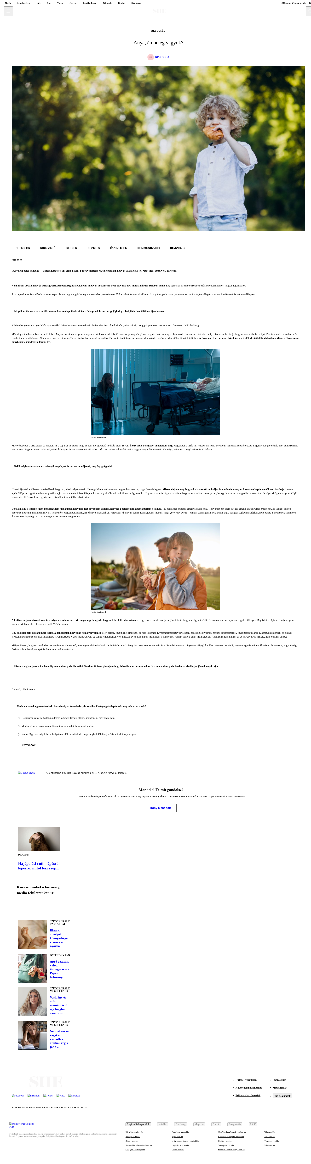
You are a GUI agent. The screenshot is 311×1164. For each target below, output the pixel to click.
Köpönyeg (136, 3)
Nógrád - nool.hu (224, 1141)
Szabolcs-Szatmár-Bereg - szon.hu (231, 1150)
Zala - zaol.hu (269, 1145)
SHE (95, 772)
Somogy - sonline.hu (226, 1145)
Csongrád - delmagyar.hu (135, 1150)
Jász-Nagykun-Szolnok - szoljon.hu (232, 1132)
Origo (8, 3)
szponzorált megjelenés (60, 990)
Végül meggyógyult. (81, 636)
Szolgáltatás (235, 1124)
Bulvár (216, 1124)
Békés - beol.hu (132, 1141)
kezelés (93, 248)
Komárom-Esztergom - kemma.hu (231, 1136)
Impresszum (279, 1079)
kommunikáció (148, 248)
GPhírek (107, 3)
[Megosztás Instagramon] (44, 906)
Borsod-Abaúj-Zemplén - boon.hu (139, 1145)
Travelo (72, 3)
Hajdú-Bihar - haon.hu (180, 1145)
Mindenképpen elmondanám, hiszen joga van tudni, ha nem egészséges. (58, 726)
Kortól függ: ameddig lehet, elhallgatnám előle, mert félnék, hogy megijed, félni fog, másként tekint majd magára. (79, 734)
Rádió (253, 1124)
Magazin (199, 1124)
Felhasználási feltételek (248, 1095)
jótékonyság (60, 955)
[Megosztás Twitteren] (296, 260)
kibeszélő (47, 248)
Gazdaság (181, 1124)
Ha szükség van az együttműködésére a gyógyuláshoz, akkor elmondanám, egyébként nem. (68, 718)
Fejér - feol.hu (177, 1136)
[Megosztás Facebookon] (288, 260)
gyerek (71, 248)
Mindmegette (23, 3)
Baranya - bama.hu (133, 1136)
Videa (60, 3)
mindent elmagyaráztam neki (192, 508)
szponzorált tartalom (60, 922)
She (49, 3)
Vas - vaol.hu (269, 1136)
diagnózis (177, 248)
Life (39, 3)
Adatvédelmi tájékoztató (249, 1087)
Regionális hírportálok (138, 1124)
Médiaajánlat (280, 1087)
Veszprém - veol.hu (271, 1141)
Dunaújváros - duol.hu (180, 1132)
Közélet (163, 1124)
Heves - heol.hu (178, 1150)
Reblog (121, 3)
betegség (158, 30)
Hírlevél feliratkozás (246, 1079)
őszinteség (118, 248)
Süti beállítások (282, 1096)
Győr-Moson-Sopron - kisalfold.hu (185, 1141)
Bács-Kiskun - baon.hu (134, 1132)
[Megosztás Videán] (66, 906)
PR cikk (23, 854)
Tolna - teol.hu (269, 1132)
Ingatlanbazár (90, 3)
